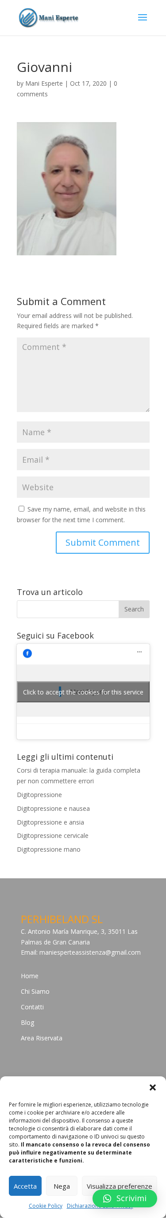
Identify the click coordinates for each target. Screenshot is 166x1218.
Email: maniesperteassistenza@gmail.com (81, 952)
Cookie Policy (45, 1206)
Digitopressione (39, 794)
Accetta (25, 1186)
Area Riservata (41, 1038)
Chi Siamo (35, 991)
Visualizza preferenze (119, 1186)
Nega (62, 1186)
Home (30, 976)
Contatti (32, 1007)
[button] (152, 1087)
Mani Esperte (44, 83)
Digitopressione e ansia (50, 822)
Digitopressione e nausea (53, 808)
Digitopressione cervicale (53, 835)
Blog (27, 1022)
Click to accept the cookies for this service (83, 691)
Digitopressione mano (49, 849)
